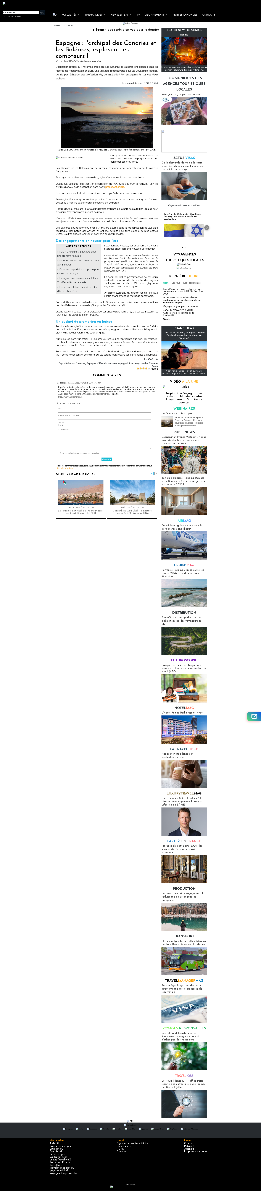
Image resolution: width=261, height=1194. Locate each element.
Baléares (70, 363)
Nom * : (61, 408)
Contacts (208, 15)
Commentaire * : (64, 429)
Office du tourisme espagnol (112, 363)
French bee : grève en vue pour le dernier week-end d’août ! (103, 30)
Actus (184, 158)
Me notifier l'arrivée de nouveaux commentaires (80, 453)
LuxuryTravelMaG (60, 1159)
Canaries (80, 363)
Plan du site (124, 1146)
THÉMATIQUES (95, 15)
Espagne (91, 363)
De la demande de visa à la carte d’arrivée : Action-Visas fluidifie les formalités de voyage (182, 166)
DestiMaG (56, 1151)
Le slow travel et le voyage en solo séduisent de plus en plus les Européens (182, 896)
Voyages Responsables (63, 1173)
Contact (189, 1143)
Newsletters (121, 15)
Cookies (121, 1151)
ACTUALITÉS (70, 15)
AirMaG (54, 1143)
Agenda (189, 1149)
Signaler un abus (64, 468)
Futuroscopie (184, 660)
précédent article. (115, 187)
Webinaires (184, 409)
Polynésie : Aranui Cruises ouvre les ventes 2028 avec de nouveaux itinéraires (182, 573)
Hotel (184, 708)
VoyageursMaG (59, 1170)
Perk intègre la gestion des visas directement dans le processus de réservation (181, 988)
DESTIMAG (68, 25)
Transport (184, 936)
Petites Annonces (185, 15)
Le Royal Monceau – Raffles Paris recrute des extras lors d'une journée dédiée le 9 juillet (183, 1084)
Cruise (184, 565)
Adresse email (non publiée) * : (70, 415)
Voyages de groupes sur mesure (180, 94)
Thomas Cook (153, 364)
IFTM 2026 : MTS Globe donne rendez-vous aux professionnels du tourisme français (181, 300)
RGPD (120, 1149)
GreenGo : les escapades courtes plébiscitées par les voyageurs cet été (182, 621)
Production (184, 889)
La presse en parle (195, 1151)
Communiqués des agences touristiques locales (184, 84)
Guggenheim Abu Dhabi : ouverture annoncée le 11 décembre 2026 (132, 512)
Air (184, 521)
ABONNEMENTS (156, 15)
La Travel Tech (58, 1157)
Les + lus (176, 283)
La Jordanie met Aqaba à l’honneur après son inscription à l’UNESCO (80, 512)
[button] (161, 227)
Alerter (98, 383)
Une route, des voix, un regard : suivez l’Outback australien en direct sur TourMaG (184, 335)
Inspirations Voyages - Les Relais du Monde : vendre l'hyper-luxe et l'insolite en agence (184, 398)
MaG (184, 793)
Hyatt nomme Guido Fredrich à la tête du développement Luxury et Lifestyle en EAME (181, 801)
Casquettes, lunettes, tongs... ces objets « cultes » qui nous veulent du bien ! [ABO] (183, 668)
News (166, 283)
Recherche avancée (12, 17)
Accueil (57, 25)
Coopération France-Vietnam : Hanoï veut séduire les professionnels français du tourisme (183, 440)
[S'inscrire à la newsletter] (254, 716)
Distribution (184, 613)
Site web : (62, 422)
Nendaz (184, 34)
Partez (184, 841)
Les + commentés (192, 283)
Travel (184, 981)
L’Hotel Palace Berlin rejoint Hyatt (182, 713)
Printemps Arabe (138, 363)
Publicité (189, 1146)
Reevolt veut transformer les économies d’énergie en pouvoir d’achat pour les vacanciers (180, 1036)
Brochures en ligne (61, 1146)
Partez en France (60, 1162)
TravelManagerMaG (62, 1168)
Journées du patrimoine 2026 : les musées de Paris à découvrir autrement (181, 849)
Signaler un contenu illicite (132, 1143)
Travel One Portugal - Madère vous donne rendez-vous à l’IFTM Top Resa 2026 (183, 291)
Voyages (184, 1028)
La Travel (184, 749)
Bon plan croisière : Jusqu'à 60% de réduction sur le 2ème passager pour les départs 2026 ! (183, 481)
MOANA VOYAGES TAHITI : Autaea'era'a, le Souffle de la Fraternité (178, 313)
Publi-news (184, 432)
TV (138, 15)
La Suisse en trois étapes (176, 413)
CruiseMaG (56, 1149)
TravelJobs (56, 1165)
